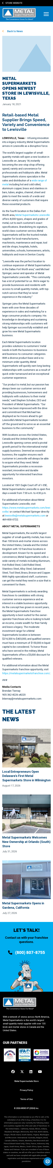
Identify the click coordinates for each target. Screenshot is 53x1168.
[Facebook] (13, 1072)
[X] (22, 1072)
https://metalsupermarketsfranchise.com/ (26, 673)
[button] (46, 14)
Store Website (13, 3)
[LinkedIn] (30, 1072)
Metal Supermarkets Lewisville (32, 215)
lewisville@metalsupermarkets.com (25, 515)
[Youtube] (40, 1072)
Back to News (15, 31)
